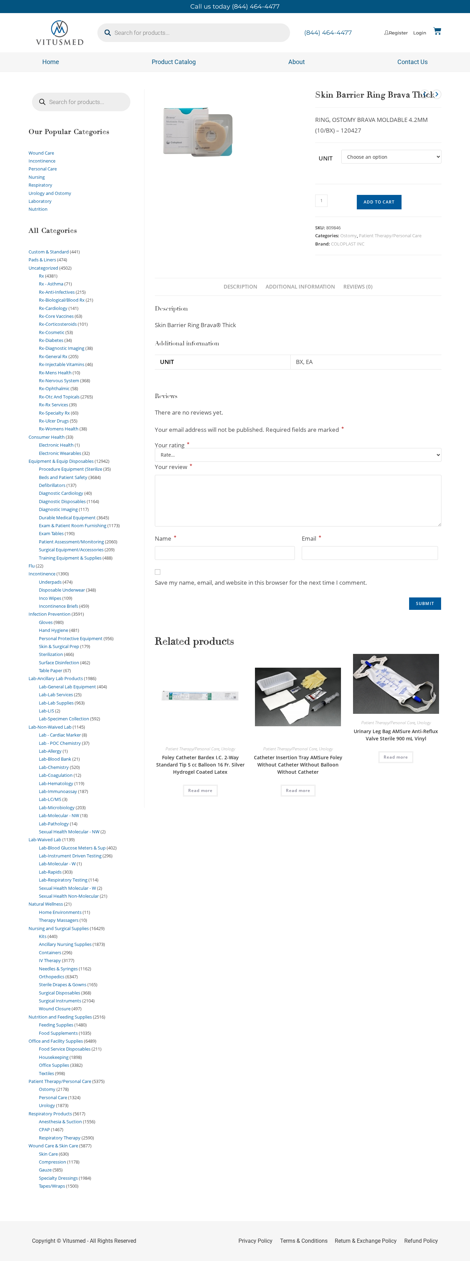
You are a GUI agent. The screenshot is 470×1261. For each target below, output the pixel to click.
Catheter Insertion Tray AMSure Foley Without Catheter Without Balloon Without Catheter (298, 764)
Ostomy (348, 235)
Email (311, 538)
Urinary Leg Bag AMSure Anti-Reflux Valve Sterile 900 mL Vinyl (396, 735)
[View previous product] (424, 94)
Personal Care (43, 169)
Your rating (172, 445)
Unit (326, 158)
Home (50, 61)
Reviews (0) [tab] (358, 286)
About (296, 61)
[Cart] (437, 31)
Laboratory (40, 201)
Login (419, 32)
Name (166, 538)
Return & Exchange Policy (366, 1241)
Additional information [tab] (300, 286)
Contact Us (412, 61)
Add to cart (379, 202)
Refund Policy (421, 1241)
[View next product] (436, 94)
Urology (228, 749)
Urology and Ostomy (50, 193)
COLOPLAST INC (347, 244)
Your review (173, 466)
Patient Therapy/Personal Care (390, 235)
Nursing (37, 177)
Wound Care (41, 153)
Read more (200, 790)
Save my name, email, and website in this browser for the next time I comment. (261, 582)
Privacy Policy (255, 1241)
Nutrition (38, 209)
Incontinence (42, 161)
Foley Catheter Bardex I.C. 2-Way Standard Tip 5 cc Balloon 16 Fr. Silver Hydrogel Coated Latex (200, 764)
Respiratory (40, 185)
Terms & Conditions (304, 1241)
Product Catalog (174, 61)
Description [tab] (240, 286)
